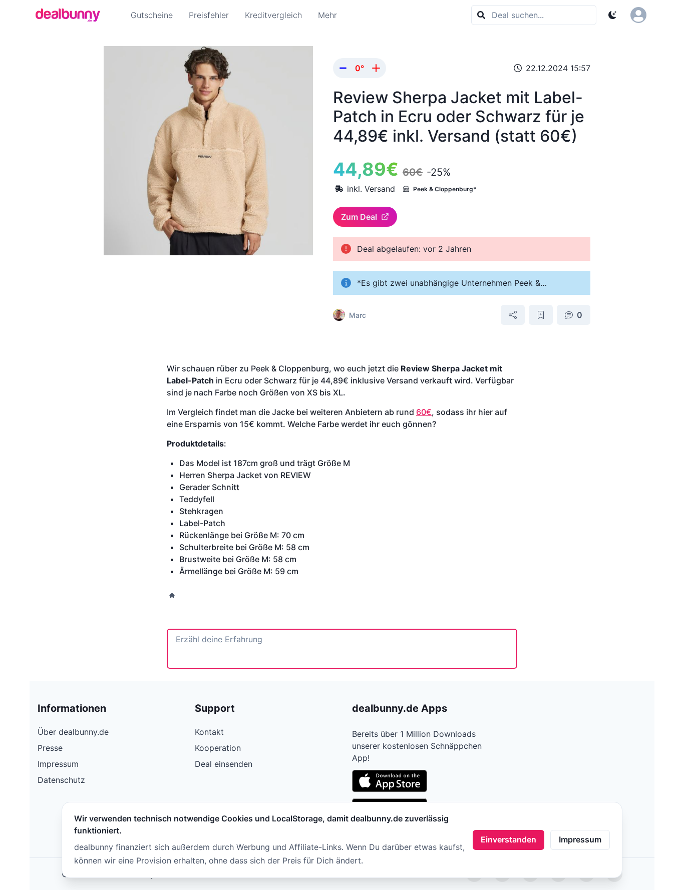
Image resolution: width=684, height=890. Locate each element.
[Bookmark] (541, 315)
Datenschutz (61, 780)
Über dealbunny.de (73, 732)
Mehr (327, 15)
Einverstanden (508, 839)
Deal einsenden (223, 764)
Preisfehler (209, 15)
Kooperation (218, 748)
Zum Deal (359, 217)
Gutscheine (152, 15)
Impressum (580, 839)
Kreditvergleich (273, 15)
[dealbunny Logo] (71, 15)
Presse (50, 748)
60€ (424, 412)
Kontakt (209, 732)
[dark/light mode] (612, 15)
